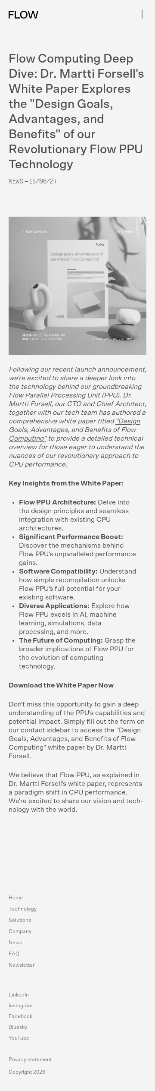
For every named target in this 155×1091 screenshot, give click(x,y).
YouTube (19, 1038)
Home (16, 897)
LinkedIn (19, 994)
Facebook (20, 1016)
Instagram (20, 1005)
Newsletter (21, 965)
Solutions (20, 920)
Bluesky (18, 1027)
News (15, 942)
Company (20, 931)
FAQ (14, 953)
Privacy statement (30, 1059)
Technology (23, 908)
